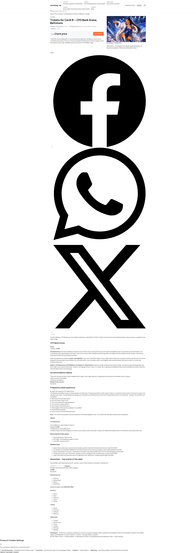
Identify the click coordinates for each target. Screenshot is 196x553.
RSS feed (55, 528)
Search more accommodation (58, 378)
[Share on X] (99, 332)
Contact (55, 520)
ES (134, 5)
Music (55, 496)
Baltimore (82, 14)
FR (132, 5)
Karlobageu (55, 5)
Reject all (3, 552)
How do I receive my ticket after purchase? (63, 411)
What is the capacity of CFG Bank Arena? (63, 391)
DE (129, 5)
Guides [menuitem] (69, 9)
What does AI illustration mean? (128, 48)
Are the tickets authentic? (59, 410)
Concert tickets (58, 14)
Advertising (56, 484)
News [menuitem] (81, 4)
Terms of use (57, 522)
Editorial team (57, 480)
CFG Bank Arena (57, 343)
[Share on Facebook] (99, 147)
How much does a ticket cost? (60, 400)
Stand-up (56, 497)
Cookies (55, 526)
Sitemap (55, 530)
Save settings (9, 552)
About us (55, 478)
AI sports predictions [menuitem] (69, 4)
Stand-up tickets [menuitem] (115, 4)
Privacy (55, 524)
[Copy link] (54, 334)
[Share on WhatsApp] (99, 239)
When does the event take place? (61, 398)
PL (131, 5)
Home (52, 14)
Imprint (55, 482)
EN (127, 5)
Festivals (55, 512)
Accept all (16, 552)
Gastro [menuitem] (84, 9)
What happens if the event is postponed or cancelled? (67, 408)
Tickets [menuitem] (77, 4)
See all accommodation (56, 380)
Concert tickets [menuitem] (100, 4)
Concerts (56, 510)
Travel (55, 499)
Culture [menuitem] (79, 9)
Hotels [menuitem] (88, 9)
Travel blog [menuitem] (74, 9)
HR (126, 5)
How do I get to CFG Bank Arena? (61, 406)
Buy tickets (98, 34)
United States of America (71, 14)
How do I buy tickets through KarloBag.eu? (63, 402)
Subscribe (67, 466)
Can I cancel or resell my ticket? (60, 404)
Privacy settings (118, 536)
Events (55, 501)
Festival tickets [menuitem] (92, 4)
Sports (55, 494)
